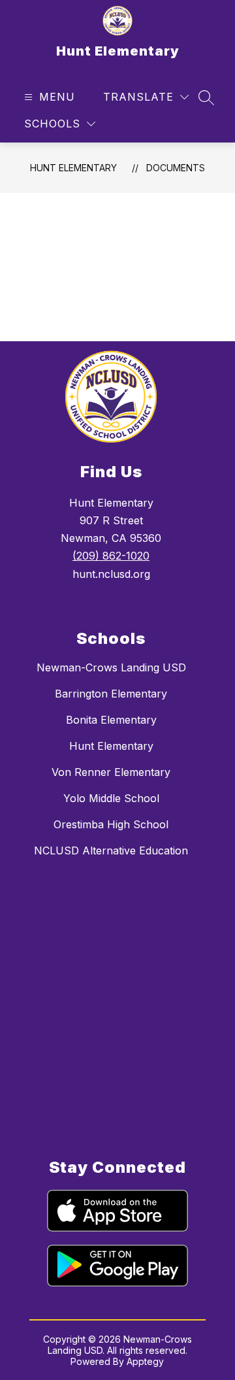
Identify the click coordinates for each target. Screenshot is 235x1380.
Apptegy (145, 1361)
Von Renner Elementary (111, 772)
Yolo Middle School (111, 798)
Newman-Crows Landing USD (111, 667)
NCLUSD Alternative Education (111, 850)
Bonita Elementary (111, 719)
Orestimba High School (111, 824)
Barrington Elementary (111, 693)
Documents (175, 167)
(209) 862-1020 (110, 555)
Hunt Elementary (73, 167)
